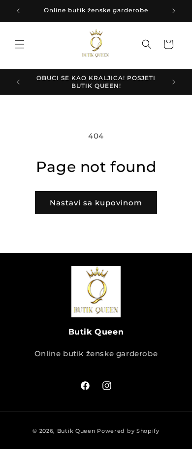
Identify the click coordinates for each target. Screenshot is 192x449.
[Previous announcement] (18, 11)
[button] (20, 44)
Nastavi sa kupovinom (96, 202)
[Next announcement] (174, 11)
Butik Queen (76, 430)
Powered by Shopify (128, 430)
